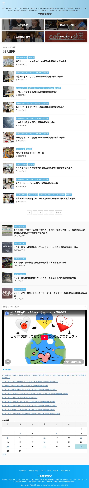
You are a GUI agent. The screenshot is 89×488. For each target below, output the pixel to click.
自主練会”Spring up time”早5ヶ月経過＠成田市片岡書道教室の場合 (45, 198)
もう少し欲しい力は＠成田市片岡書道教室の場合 (37, 183)
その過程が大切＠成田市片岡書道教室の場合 (35, 122)
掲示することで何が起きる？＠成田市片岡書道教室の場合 (41, 61)
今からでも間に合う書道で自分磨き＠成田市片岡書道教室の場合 (44, 168)
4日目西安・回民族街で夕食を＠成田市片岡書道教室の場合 (40, 262)
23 (8, 446)
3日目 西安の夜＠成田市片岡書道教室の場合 (19, 398)
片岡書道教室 (44, 13)
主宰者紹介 (22, 471)
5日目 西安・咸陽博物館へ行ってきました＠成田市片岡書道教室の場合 (46, 247)
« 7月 (4, 454)
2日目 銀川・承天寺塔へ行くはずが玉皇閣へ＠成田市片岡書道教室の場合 (31, 414)
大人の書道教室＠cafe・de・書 (30, 153)
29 (81, 446)
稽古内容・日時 (33, 471)
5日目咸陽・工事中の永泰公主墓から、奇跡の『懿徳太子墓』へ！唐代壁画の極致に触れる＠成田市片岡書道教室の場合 (44, 376)
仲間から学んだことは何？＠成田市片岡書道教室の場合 (40, 137)
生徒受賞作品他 (65, 471)
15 (81, 438)
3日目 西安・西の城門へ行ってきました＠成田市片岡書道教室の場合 (29, 406)
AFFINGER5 (64, 485)
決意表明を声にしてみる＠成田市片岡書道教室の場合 (39, 76)
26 (44, 446)
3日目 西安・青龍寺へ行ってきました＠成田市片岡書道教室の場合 (28, 402)
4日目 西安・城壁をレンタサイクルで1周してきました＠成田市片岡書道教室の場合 (35, 394)
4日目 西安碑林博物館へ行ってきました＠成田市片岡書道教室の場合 (45, 278)
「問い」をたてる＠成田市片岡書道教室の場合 (36, 92)
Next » (58, 212)
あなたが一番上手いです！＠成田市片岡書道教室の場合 (40, 107)
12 (44, 438)
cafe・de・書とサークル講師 (49, 471)
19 (44, 442)
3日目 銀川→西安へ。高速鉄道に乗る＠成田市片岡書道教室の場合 (28, 410)
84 (51, 212)
